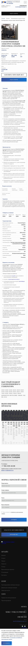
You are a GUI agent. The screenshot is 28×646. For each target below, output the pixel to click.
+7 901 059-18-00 (8, 466)
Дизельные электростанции (9, 587)
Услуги (3, 558)
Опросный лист (14, 534)
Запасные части (5, 590)
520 (21, 56)
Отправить (14, 519)
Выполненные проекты (9, 405)
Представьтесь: (4, 483)
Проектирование (6, 600)
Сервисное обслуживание (8, 597)
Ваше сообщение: (5, 504)
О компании (4, 572)
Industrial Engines (4, 56)
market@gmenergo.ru (21, 6)
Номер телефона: (5, 490)
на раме (13, 275)
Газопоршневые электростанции (10, 585)
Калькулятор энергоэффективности (14, 530)
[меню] (25, 2)
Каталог (3, 555)
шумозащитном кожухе (14, 279)
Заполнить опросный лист (14, 74)
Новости (3, 564)
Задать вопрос (14, 13)
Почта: (2, 497)
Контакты (4, 575)
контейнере (21, 281)
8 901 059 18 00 (23, 5)
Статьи (3, 566)
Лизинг (3, 561)
